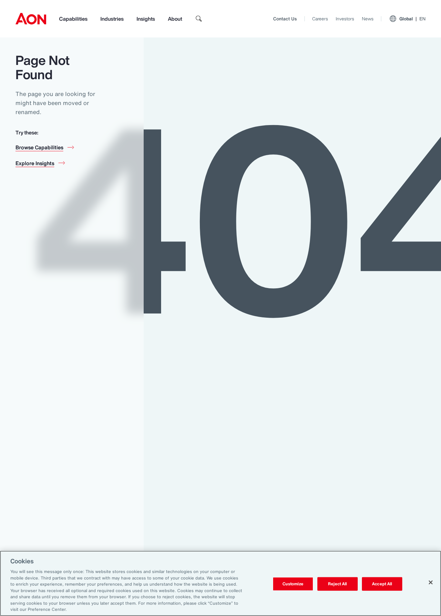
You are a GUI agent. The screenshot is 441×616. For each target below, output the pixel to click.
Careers (320, 18)
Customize (292, 584)
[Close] (431, 582)
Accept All (382, 584)
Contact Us (285, 18)
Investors (345, 18)
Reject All (337, 584)
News (368, 18)
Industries (112, 19)
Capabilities (73, 19)
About (175, 19)
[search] (199, 19)
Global (412, 18)
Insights (146, 19)
